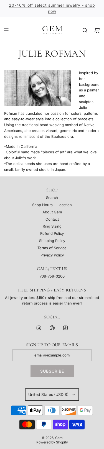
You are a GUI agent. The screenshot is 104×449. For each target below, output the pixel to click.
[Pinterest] (52, 328)
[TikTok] (65, 328)
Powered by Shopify (52, 442)
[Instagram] (39, 328)
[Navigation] (6, 30)
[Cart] (97, 30)
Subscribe (52, 371)
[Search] (85, 30)
